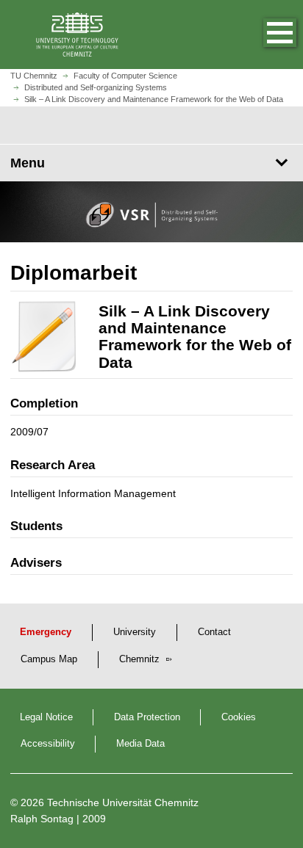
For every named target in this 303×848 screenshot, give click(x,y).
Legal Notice (46, 717)
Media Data (140, 744)
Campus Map (49, 659)
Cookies (238, 717)
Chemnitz (141, 659)
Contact (214, 632)
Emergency (45, 632)
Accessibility (48, 744)
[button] (265, 34)
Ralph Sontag (42, 819)
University (134, 632)
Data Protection (147, 717)
